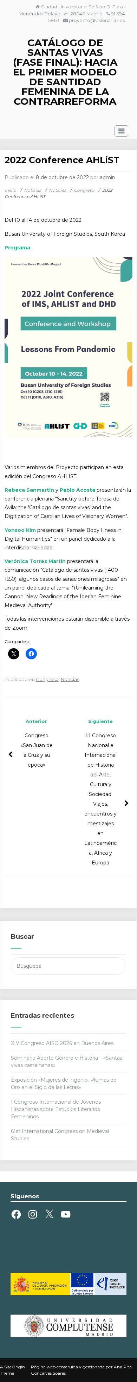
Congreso (47, 679)
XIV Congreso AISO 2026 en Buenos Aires (62, 1043)
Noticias (70, 679)
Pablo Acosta (77, 490)
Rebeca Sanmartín (29, 490)
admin (107, 177)
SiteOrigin (14, 1366)
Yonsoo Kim (20, 530)
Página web (43, 1366)
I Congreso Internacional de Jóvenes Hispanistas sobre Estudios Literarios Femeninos (56, 1109)
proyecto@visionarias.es (97, 20)
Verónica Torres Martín (35, 561)
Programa (17, 247)
